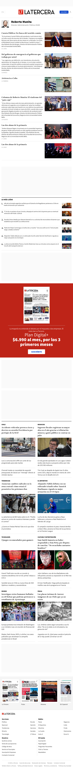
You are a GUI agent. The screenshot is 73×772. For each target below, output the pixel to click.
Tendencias (6, 481)
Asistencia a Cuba (9, 78)
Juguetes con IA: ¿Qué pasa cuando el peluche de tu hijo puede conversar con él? (54, 635)
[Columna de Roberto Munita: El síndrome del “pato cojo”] (58, 103)
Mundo (4, 591)
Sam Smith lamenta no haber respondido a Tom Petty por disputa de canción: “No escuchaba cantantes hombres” (54, 544)
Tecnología (6, 537)
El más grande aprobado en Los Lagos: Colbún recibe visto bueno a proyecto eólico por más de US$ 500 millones (54, 463)
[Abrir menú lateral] (3, 12)
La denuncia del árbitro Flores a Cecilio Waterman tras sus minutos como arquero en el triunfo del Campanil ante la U (31, 245)
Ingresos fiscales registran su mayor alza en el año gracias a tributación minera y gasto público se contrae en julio (54, 432)
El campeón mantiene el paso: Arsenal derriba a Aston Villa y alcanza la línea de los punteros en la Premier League (54, 528)
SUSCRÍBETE (36, 352)
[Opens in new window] (49, 702)
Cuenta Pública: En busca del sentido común (21, 33)
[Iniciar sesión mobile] (70, 12)
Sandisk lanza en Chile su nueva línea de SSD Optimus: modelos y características (18, 584)
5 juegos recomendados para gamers (17, 540)
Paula (40, 591)
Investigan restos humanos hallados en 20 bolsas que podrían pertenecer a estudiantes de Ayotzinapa (18, 597)
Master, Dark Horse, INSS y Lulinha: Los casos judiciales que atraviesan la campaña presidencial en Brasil (18, 636)
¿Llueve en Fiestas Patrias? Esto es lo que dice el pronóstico (18, 527)
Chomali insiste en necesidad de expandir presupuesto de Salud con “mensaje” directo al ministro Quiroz (18, 472)
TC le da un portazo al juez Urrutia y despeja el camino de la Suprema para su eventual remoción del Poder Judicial (31, 212)
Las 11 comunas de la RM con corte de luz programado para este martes (16, 462)
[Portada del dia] (36, 323)
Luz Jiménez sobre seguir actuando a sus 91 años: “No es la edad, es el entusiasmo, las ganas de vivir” (53, 627)
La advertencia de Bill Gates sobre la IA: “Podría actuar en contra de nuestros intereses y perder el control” (18, 519)
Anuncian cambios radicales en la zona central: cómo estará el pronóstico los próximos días (16, 486)
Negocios (41, 425)
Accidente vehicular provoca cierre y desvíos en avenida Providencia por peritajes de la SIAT (18, 430)
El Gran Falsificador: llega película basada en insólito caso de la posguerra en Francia (53, 584)
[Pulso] (29, 702)
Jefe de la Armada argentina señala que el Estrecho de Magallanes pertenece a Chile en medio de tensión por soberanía (31, 204)
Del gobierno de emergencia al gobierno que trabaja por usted (21, 56)
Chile (4, 425)
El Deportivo (43, 481)
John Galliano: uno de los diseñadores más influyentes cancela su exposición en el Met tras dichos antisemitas (54, 575)
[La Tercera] (10, 702)
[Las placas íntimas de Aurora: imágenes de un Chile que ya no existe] (54, 611)
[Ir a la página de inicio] (36, 12)
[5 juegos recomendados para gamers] (18, 559)
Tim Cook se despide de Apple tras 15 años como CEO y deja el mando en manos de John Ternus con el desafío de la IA (54, 472)
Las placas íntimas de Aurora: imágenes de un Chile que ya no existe (52, 597)
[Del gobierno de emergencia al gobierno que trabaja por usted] (58, 60)
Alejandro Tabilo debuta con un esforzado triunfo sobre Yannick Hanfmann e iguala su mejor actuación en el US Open (31, 237)
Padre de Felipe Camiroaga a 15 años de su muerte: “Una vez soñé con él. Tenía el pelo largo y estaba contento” (31, 229)
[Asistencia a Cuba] (58, 84)
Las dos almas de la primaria (14, 125)
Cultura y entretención (47, 537)
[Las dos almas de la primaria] (58, 131)
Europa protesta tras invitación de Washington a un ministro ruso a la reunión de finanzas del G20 (18, 627)
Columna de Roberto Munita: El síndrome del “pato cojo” (22, 98)
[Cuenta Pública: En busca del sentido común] (58, 39)
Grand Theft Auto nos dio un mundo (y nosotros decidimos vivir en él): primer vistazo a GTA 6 (18, 575)
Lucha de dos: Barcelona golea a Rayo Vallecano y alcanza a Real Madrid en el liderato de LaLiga (52, 519)
